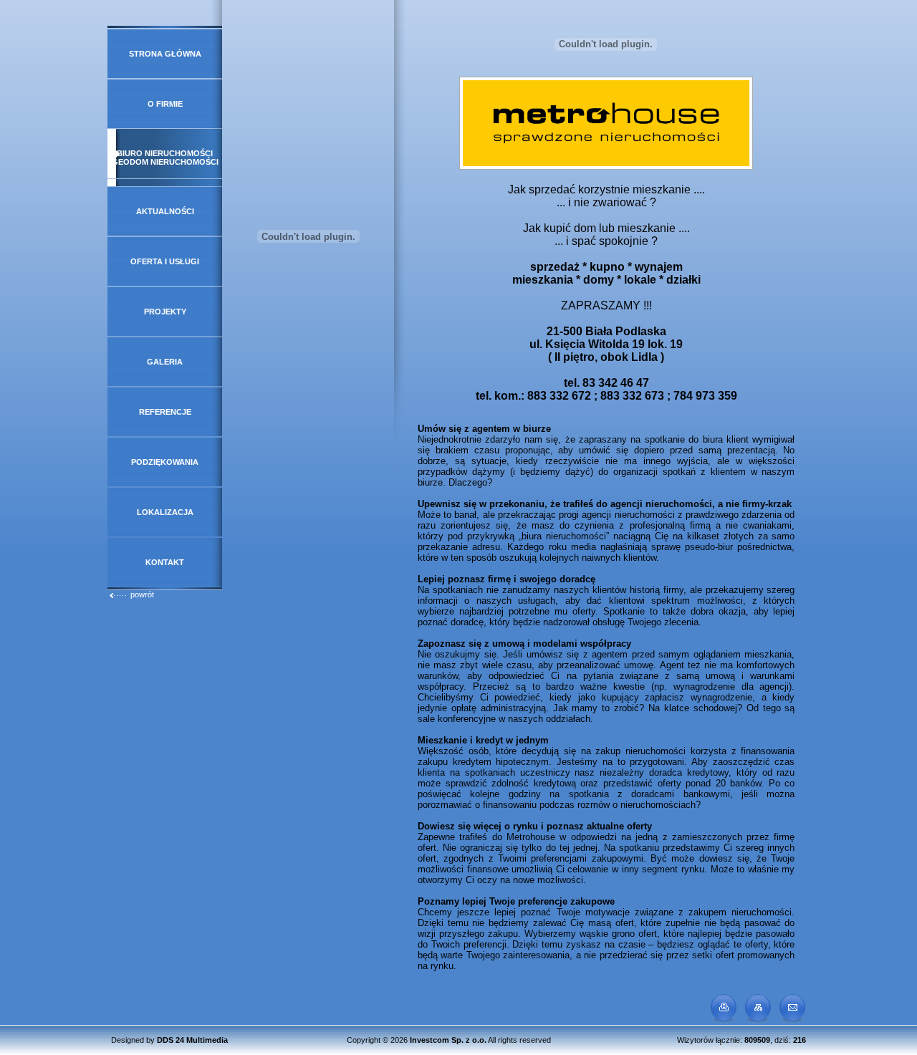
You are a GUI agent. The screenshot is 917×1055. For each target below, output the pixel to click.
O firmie (165, 104)
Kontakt (164, 562)
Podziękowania (164, 462)
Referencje (165, 412)
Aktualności (165, 211)
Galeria (165, 361)
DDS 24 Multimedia (192, 1040)
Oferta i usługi (164, 261)
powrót (142, 594)
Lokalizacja (165, 512)
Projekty (165, 311)
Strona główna (165, 53)
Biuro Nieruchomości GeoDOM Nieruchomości (165, 157)
